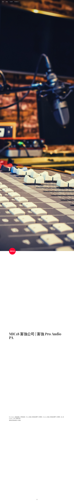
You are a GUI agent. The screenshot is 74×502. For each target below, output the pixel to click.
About (7, 1)
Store (3, 1)
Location (11, 1)
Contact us (16, 1)
